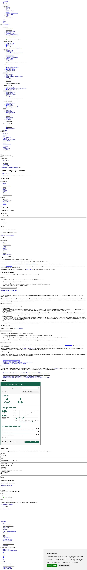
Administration (9, 111)
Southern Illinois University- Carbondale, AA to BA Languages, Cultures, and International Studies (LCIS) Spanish (26, 377)
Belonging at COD (9, 118)
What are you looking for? (6, 155)
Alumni (4, 2)
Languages (16, 167)
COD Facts (8, 116)
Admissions (6, 49)
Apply (4, 523)
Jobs (4, 535)
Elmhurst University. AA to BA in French (11, 358)
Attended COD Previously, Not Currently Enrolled (12, 470)
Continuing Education (10, 33)
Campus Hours (6, 527)
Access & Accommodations (8, 544)
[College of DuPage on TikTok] (3, 559)
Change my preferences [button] (64, 565)
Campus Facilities (9, 117)
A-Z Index (5, 529)
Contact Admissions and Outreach (12, 53)
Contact (4, 204)
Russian (4, 192)
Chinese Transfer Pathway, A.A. (9, 290)
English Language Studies (11, 36)
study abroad (29, 269)
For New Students (9, 59)
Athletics (7, 95)
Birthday (3, 463)
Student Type (3, 467)
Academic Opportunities (10, 31)
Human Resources (9, 114)
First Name (3, 453)
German (4, 188)
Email (2, 458)
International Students (10, 56)
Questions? (3, 474)
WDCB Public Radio (7, 540)
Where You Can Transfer (5, 342)
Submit (2, 477)
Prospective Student (6, 471)
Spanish (4, 193)
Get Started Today (6, 201)
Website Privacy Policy (7, 568)
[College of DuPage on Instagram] (3, 558)
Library (7, 15)
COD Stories (8, 119)
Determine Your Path (7, 200)
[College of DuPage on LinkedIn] (3, 556)
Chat (7, 9)
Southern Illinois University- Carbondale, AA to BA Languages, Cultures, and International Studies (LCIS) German (26, 375)
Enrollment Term (4, 472)
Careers (4, 202)
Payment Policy (9, 78)
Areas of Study (9, 30)
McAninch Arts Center (7, 539)
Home (2, 167)
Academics (6, 27)
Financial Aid (8, 77)
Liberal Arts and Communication (7, 235)
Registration (5, 164)
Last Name (3, 455)
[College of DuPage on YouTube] (3, 555)
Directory (7, 12)
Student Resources (9, 93)
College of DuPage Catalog (28, 348)
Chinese (4, 184)
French (4, 187)
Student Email (6, 160)
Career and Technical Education (12, 34)
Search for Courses (9, 17)
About (5, 109)
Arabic (4, 183)
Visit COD (8, 60)
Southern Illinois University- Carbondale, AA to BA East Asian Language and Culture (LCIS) (22, 372)
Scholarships (8, 81)
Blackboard (8, 7)
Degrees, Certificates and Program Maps (8, 287)
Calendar (5, 161)
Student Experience (7, 91)
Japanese (5, 190)
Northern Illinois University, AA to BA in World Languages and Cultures (17, 362)
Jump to (2, 197)
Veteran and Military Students (12, 57)
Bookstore (5, 532)
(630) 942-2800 (6, 549)
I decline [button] (54, 565)
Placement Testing (9, 58)
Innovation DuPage (7, 541)
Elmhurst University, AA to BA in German (11, 360)
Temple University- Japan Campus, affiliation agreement (14, 363)
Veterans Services (6, 542)
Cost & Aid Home (9, 74)
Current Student (5, 468)
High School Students (10, 55)
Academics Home (9, 28)
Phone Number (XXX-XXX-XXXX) (9, 460)
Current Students (6, 3)
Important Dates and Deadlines (12, 13)
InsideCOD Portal (9, 14)
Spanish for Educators (7, 195)
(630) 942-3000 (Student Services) (10, 550)
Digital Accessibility (7, 567)
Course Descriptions (7, 185)
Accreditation (8, 32)
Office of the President (10, 112)
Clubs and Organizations (11, 94)
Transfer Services (68, 345)
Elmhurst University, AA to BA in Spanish (11, 361)
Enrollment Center (9, 51)
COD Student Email (10, 10)
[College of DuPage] (5, 24)
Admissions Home (9, 50)
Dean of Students (9, 96)
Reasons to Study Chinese (6, 303)
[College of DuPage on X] (3, 553)
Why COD (3, 277)
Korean (4, 191)
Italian (4, 189)
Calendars (8, 8)
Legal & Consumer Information (9, 531)
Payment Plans (9, 79)
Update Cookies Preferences (8, 566)
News (7, 16)
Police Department (7, 537)
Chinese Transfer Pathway (31, 263)
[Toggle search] (1, 154)
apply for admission (19, 328)
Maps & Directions (7, 524)
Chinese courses (9, 266)
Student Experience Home (11, 92)
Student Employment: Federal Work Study (14, 76)
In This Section (4, 181)
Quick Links (6, 6)
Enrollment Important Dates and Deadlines (14, 52)
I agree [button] (49, 565)
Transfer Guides (56, 368)
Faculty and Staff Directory (8, 526)
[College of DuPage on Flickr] (3, 557)
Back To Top (3, 521)
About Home (8, 110)
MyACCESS (5, 545)
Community (5, 1)
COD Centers (6, 533)
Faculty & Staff (6, 5)
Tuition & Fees (9, 75)
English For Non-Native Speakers (12, 35)
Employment (5, 163)
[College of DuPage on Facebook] (3, 552)
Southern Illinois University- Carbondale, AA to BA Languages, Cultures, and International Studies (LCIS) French (26, 373)
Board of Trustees (9, 113)
